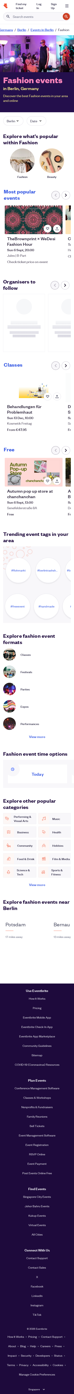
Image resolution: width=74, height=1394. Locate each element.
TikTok (37, 1315)
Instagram (37, 1305)
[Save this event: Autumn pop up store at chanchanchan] (48, 481)
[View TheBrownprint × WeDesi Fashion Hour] (34, 219)
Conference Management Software (37, 1088)
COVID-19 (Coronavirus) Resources (37, 1064)
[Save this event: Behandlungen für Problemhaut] (48, 396)
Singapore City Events (37, 1197)
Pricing (37, 1008)
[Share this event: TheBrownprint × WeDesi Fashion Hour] (57, 229)
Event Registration (37, 1145)
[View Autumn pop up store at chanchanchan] (34, 472)
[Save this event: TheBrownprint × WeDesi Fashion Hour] (48, 229)
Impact (12, 1355)
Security (26, 1355)
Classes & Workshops (37, 1098)
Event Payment (37, 1164)
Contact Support (37, 1258)
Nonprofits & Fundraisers (37, 1107)
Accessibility (41, 1365)
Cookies (58, 1365)
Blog (23, 1346)
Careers (45, 1346)
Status (58, 1355)
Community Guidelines (37, 1046)
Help (33, 1346)
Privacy (23, 1365)
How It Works (37, 998)
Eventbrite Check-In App (37, 1027)
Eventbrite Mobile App (37, 1017)
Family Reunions (37, 1116)
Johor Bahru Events (37, 1206)
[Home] (5, 6)
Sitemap (37, 1055)
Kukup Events (37, 1215)
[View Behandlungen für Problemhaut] (34, 387)
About (12, 1346)
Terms (11, 1365)
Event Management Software (37, 1135)
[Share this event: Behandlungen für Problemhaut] (57, 396)
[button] (13, 121)
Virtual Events (37, 1225)
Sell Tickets (37, 1126)
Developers (43, 1355)
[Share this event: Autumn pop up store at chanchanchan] (57, 481)
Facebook (37, 1286)
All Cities (37, 1234)
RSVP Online (37, 1154)
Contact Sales (37, 1267)
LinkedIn (37, 1296)
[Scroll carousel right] (66, 195)
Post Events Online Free (37, 1173)
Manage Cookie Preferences (37, 1374)
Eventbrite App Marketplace (37, 1036)
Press (58, 1346)
